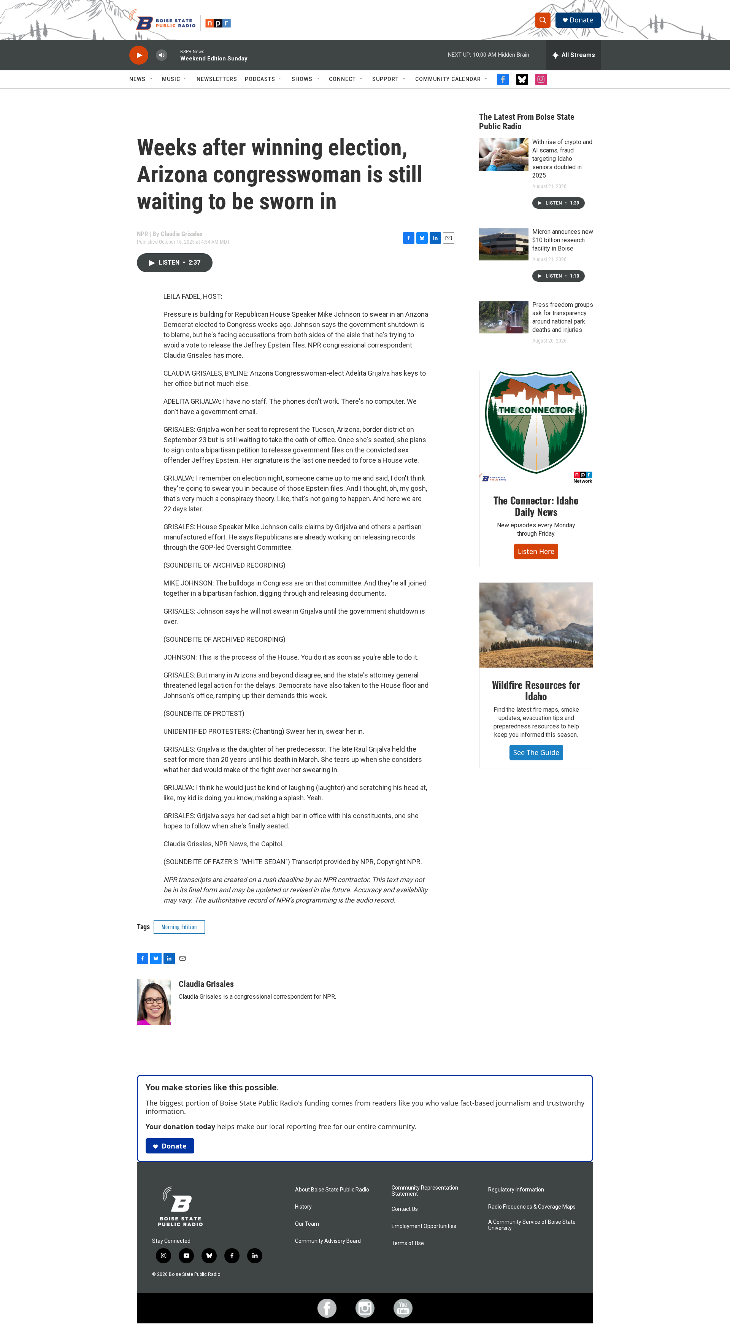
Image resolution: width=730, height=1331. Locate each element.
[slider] (174, 55)
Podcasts (260, 79)
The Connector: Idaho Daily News (536, 506)
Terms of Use (408, 1243)
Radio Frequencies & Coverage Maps (532, 1207)
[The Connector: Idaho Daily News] (536, 427)
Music (171, 79)
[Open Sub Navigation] (151, 79)
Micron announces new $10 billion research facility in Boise (562, 240)
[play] (139, 55)
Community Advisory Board (328, 1241)
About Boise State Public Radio (332, 1190)
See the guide (536, 752)
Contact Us (405, 1209)
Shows (302, 79)
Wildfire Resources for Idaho (536, 690)
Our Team (307, 1224)
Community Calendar (448, 79)
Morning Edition (179, 927)
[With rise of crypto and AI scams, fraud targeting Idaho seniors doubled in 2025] (503, 154)
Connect (342, 79)
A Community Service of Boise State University (532, 1225)
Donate (581, 20)
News (137, 79)
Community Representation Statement (425, 1191)
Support (385, 79)
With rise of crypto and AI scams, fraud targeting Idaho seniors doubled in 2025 (562, 158)
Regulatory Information (516, 1190)
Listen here (536, 551)
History (303, 1207)
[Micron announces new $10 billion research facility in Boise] (503, 244)
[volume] (161, 55)
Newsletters (217, 79)
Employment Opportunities (424, 1226)
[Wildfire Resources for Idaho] (536, 625)
